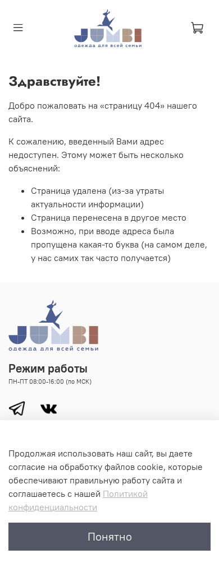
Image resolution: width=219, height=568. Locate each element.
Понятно (110, 536)
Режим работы (48, 368)
